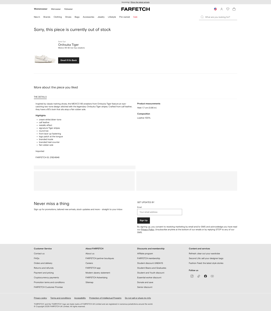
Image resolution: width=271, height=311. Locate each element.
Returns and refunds (43, 268)
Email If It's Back (69, 60)
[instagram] (192, 276)
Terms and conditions (60, 298)
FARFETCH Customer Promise (48, 287)
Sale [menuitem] (135, 17)
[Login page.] (221, 9)
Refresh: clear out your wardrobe (204, 253)
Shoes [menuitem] (68, 17)
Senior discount (144, 287)
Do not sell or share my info (138, 298)
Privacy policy (40, 298)
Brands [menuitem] (46, 17)
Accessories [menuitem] (88, 17)
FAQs (36, 258)
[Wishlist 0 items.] (228, 9)
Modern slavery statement (98, 273)
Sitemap (89, 282)
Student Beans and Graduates (151, 268)
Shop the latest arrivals (140, 2)
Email (139, 207)
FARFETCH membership (148, 258)
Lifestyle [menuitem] (112, 17)
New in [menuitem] (37, 17)
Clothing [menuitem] (58, 17)
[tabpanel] (135, 130)
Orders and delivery (43, 263)
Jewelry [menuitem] (101, 17)
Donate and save (145, 282)
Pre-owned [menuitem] (124, 17)
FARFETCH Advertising (96, 277)
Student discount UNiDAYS (150, 263)
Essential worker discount (149, 277)
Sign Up (143, 220)
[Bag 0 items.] (234, 9)
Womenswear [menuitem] (40, 9)
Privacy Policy (147, 229)
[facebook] (205, 276)
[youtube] (212, 276)
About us (90, 253)
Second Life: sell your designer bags (206, 258)
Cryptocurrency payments (46, 277)
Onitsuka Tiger (68, 44)
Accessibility (80, 298)
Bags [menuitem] (77, 17)
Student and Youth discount (150, 273)
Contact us (39, 253)
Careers (89, 263)
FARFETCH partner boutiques (100, 258)
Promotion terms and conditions (49, 282)
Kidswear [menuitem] (68, 9)
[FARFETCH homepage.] (135, 9)
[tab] (41, 96)
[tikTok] (199, 276)
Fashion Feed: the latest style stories (206, 263)
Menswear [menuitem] (56, 9)
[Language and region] (215, 9)
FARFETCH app (93, 268)
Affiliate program (145, 253)
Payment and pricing (44, 273)
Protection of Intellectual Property (105, 298)
